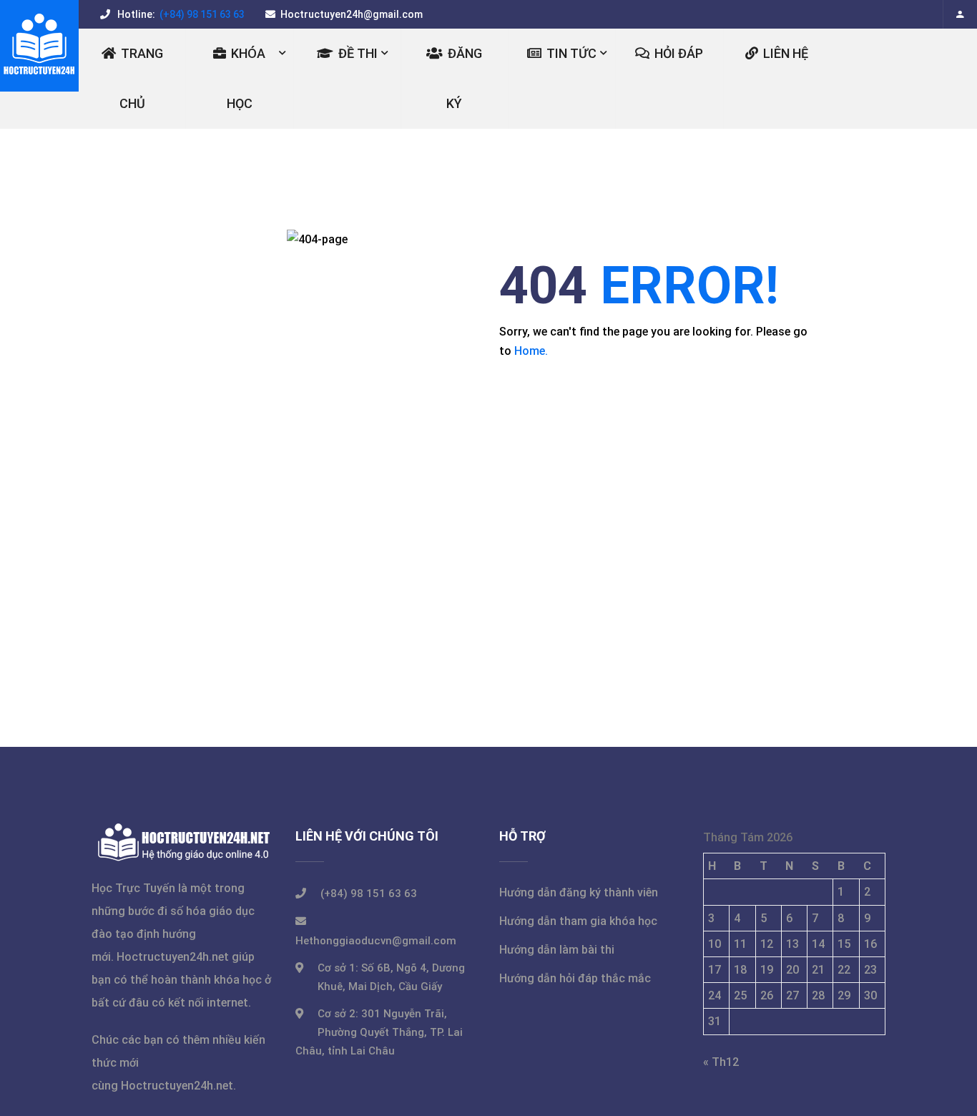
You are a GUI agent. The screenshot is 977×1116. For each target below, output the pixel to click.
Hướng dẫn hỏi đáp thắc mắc (575, 978)
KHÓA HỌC (246, 78)
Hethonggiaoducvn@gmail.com (375, 940)
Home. (531, 351)
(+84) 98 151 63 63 (201, 14)
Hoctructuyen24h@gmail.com (351, 14)
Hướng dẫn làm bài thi (556, 949)
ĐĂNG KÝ (464, 78)
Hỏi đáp (678, 53)
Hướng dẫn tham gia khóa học (578, 921)
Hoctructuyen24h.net (173, 957)
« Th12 (721, 1062)
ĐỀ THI (358, 53)
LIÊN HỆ (785, 53)
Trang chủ (141, 78)
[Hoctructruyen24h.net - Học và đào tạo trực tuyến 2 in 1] (39, 46)
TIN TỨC (571, 53)
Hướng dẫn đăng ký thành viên (578, 892)
